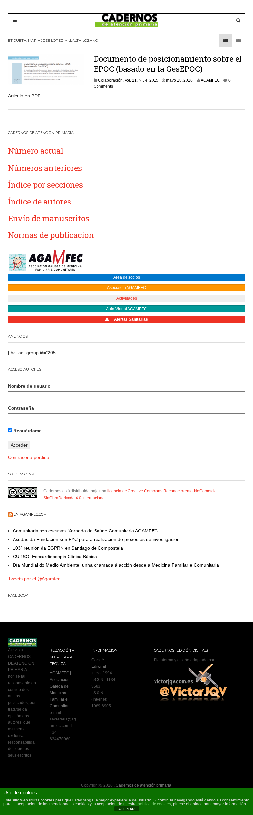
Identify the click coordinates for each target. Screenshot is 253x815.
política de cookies (154, 804)
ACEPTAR (126, 809)
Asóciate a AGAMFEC (126, 287)
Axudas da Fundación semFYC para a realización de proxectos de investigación (96, 539)
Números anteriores (45, 168)
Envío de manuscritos (48, 218)
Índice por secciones (45, 184)
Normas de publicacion (51, 235)
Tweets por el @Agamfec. (35, 578)
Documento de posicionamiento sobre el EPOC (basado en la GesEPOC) (168, 63)
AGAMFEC (210, 80)
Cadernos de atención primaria (143, 785)
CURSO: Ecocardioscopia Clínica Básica (55, 556)
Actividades (126, 298)
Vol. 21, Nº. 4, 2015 (141, 80)
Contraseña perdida (28, 457)
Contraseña (21, 408)
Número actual (35, 151)
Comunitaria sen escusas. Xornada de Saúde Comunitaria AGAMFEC (85, 530)
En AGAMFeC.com (30, 514)
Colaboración (110, 80)
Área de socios (126, 277)
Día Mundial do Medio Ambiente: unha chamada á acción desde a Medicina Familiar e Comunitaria (116, 565)
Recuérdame (27, 430)
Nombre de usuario (29, 386)
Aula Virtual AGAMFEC (126, 309)
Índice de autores (39, 201)
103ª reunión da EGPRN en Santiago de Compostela (68, 548)
